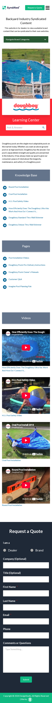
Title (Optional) (12, 572)
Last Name (10, 600)
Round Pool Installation (19, 187)
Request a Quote (35, 7)
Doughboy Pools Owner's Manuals (24, 272)
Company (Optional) (14, 558)
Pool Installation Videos (19, 258)
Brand (39, 550)
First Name (10, 586)
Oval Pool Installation (18, 194)
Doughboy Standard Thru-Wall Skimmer (26, 217)
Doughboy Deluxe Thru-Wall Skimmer (25, 224)
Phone (6, 628)
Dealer (12, 550)
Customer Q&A (15, 279)
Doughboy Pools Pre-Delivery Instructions (27, 265)
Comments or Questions (17, 642)
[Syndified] (11, 7)
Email (7, 614)
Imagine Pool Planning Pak (20, 286)
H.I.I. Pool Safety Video (19, 201)
